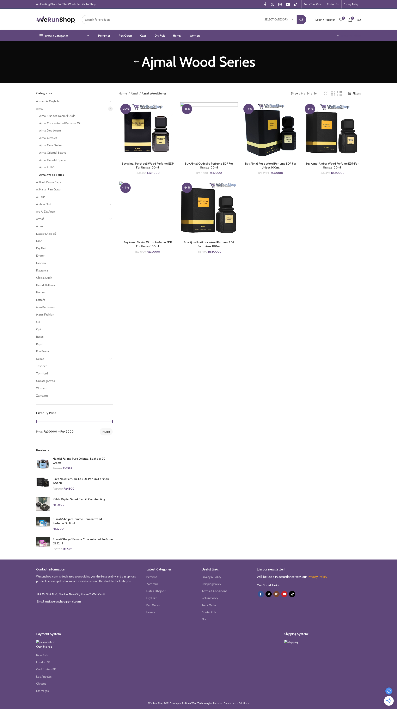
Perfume (151, 577)
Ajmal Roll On (47, 167)
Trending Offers (351, 35)
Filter (106, 431)
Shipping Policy (211, 584)
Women (41, 388)
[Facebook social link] (265, 4)
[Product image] (147, 131)
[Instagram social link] (280, 4)
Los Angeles (44, 676)
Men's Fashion (45, 314)
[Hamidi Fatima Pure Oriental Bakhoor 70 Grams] (43, 464)
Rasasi (40, 336)
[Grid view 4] (339, 93)
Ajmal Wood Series (51, 175)
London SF (43, 662)
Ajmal (39, 108)
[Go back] (136, 62)
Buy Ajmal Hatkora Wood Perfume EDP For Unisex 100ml (209, 244)
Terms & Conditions (214, 591)
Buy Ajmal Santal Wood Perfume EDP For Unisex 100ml (147, 244)
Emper (40, 255)
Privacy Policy (317, 577)
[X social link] (272, 4)
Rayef (39, 344)
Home (123, 93)
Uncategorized (45, 381)
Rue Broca (42, 351)
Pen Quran (153, 605)
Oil (38, 322)
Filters (357, 93)
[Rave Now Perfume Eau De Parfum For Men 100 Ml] (43, 484)
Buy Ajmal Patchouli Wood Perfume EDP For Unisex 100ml (148, 166)
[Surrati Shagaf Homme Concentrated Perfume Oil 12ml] (43, 524)
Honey (40, 292)
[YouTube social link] (288, 4)
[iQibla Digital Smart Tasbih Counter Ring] (43, 504)
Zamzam (42, 395)
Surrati (40, 359)
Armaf (40, 219)
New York (42, 655)
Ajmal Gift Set (48, 138)
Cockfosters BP (46, 669)
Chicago (41, 683)
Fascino (41, 263)
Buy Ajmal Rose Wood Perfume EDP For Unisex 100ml (270, 166)
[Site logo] (55, 19)
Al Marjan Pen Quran (48, 189)
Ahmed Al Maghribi (48, 101)
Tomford (42, 373)
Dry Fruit (41, 248)
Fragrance (42, 270)
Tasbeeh (41, 366)
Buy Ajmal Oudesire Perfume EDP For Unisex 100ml (209, 166)
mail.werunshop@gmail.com (63, 601)
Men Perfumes (45, 307)
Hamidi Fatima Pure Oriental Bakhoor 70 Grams (79, 461)
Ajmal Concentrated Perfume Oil (59, 123)
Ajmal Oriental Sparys (52, 152)
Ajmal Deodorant (50, 130)
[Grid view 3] (333, 93)
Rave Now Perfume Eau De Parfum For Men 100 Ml (81, 481)
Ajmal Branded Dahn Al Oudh (57, 116)
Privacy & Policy (211, 577)
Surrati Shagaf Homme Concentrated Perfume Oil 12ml (77, 521)
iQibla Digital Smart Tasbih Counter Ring (79, 499)
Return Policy (210, 598)
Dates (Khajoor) (46, 234)
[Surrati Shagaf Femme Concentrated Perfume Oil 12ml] (43, 544)
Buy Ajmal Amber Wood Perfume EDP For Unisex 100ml (332, 166)
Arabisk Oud (43, 204)
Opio (39, 329)
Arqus (39, 226)
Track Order (209, 605)
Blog (204, 619)
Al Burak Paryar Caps (48, 182)
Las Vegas (42, 691)
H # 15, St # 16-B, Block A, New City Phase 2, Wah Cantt (71, 594)
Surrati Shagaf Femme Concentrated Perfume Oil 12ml (83, 541)
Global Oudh (44, 278)
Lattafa (40, 300)
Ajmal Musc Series (50, 145)
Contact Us (209, 612)
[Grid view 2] (326, 93)
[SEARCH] (301, 19)
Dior (39, 241)
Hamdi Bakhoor (46, 285)
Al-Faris (40, 197)
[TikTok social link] (295, 4)
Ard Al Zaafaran (45, 211)
